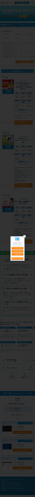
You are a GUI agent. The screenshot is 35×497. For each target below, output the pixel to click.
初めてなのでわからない (17, 258)
